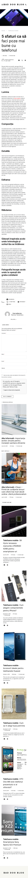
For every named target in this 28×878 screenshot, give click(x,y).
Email (3, 361)
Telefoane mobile (13, 30)
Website (3, 368)
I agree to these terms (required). (12, 390)
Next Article (5, 451)
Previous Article (8, 402)
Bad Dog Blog (14, 4)
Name (3, 354)
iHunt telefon (17, 98)
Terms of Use (13, 387)
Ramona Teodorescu (9, 59)
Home (3, 30)
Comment (4, 333)
